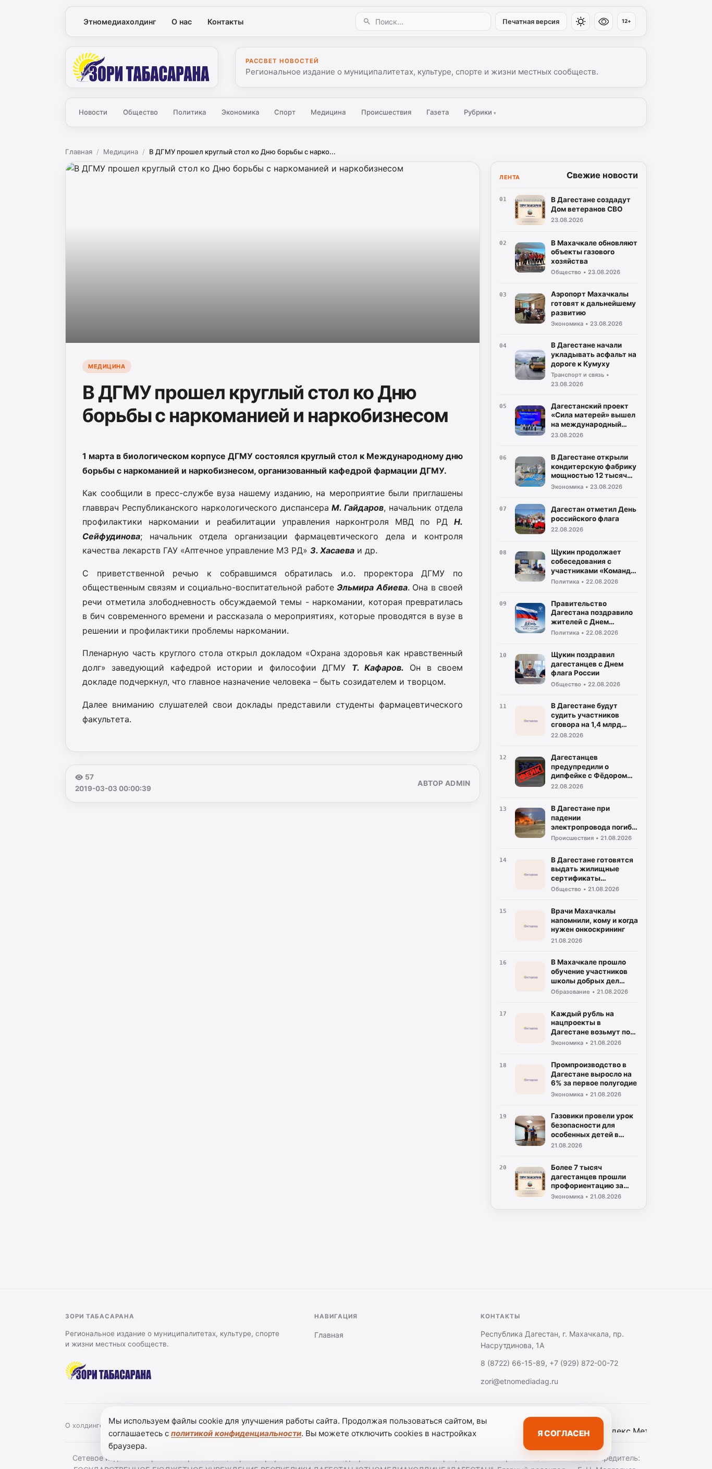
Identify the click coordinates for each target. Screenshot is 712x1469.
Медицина (328, 112)
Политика (189, 112)
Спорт (285, 112)
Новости (93, 112)
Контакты (225, 21)
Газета (437, 112)
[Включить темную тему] (580, 21)
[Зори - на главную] (141, 67)
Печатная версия (530, 22)
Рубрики (480, 112)
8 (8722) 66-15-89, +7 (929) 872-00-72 (549, 1363)
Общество (140, 112)
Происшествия (386, 112)
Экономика (240, 112)
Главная (78, 151)
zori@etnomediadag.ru (519, 1381)
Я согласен (563, 1433)
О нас (181, 21)
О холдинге (84, 1425)
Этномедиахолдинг (119, 21)
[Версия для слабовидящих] (603, 21)
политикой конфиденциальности (236, 1433)
